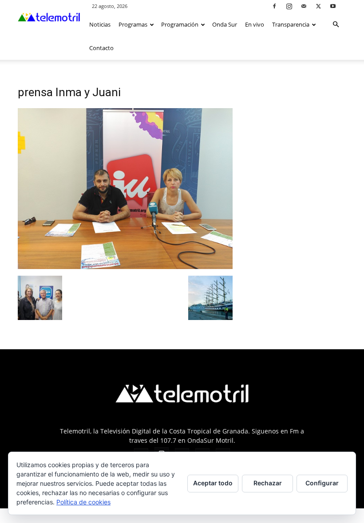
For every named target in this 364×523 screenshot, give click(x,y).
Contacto (101, 48)
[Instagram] (289, 6)
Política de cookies (83, 502)
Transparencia (290, 24)
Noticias (100, 24)
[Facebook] (274, 6)
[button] (335, 24)
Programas (133, 24)
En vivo (254, 24)
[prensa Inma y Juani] (125, 266)
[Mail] (303, 6)
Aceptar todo (213, 483)
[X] (318, 6)
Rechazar (267, 483)
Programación (179, 24)
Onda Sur (224, 24)
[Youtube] (333, 6)
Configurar (322, 483)
